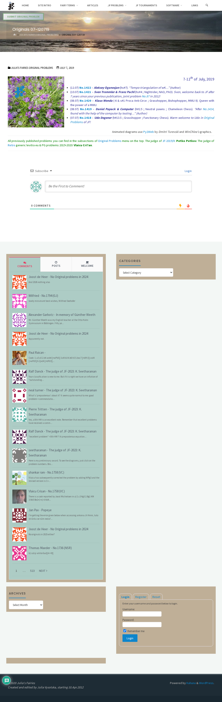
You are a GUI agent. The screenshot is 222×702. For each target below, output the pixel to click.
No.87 (145, 96)
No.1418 (85, 118)
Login (188, 171)
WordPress (206, 683)
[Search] (207, 5)
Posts (56, 266)
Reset (156, 597)
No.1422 (85, 88)
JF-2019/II (168, 141)
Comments (24, 266)
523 (32, 571)
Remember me (135, 631)
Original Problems (109, 141)
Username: (128, 609)
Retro (12, 145)
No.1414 (208, 109)
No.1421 (85, 92)
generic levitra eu (27, 145)
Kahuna (191, 683)
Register (141, 597)
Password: (128, 620)
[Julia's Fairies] (11, 5)
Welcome (87, 266)
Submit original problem (23, 16)
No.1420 (85, 101)
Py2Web (148, 132)
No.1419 (86, 109)
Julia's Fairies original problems (39, 34)
